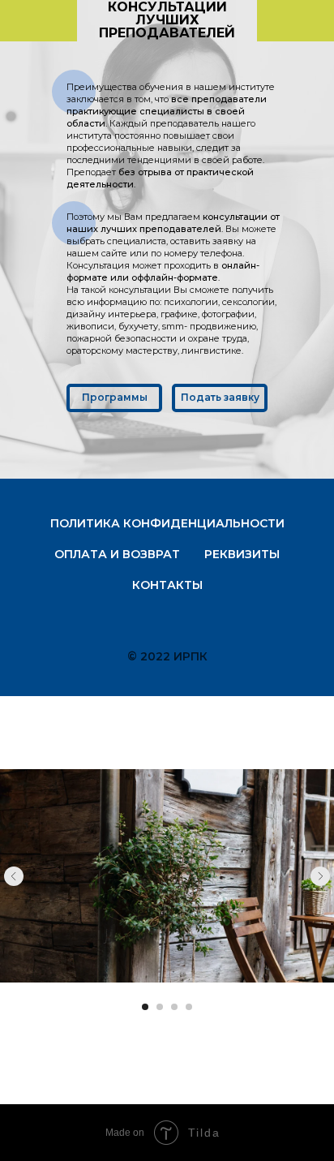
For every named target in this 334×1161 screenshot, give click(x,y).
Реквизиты (242, 554)
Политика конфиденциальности (167, 523)
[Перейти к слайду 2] (159, 1007)
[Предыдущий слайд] (14, 876)
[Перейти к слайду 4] (189, 1007)
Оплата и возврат (117, 554)
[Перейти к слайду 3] (174, 1007)
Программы (115, 397)
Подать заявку (220, 397)
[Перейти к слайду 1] (145, 1007)
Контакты (167, 585)
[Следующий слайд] (320, 876)
